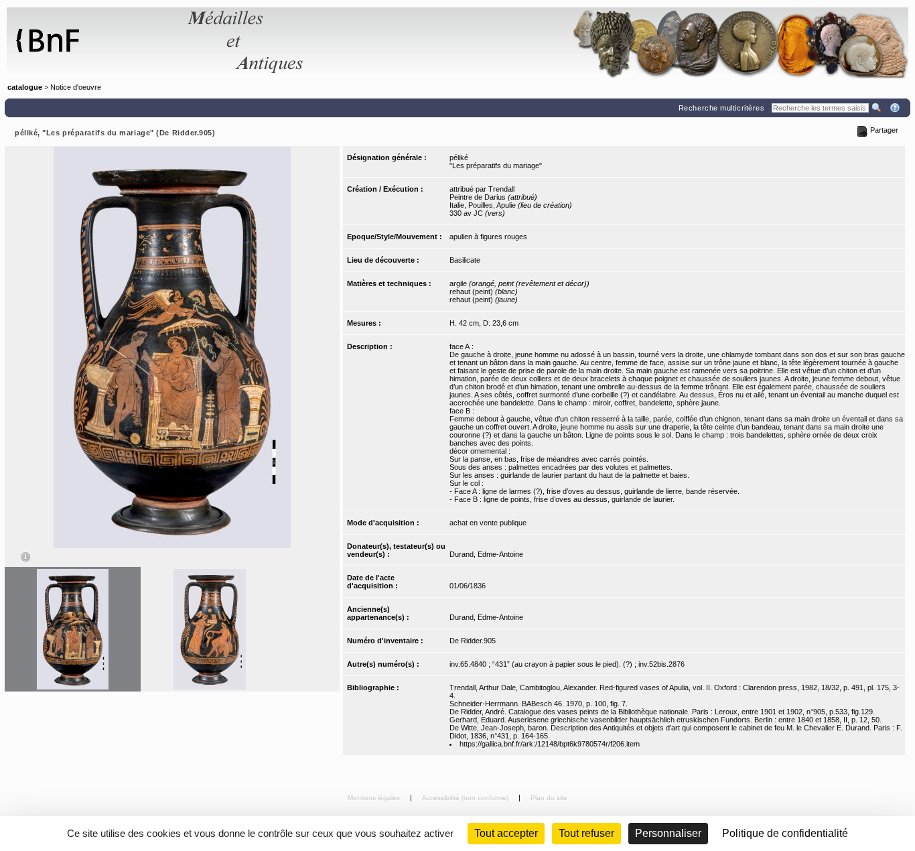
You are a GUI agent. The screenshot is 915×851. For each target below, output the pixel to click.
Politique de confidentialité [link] (785, 833)
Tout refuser (586, 833)
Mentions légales (375, 797)
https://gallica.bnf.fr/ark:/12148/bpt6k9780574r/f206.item (550, 744)
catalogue (24, 87)
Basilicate (464, 260)
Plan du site (549, 797)
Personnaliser (668, 833)
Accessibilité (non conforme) (466, 797)
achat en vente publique (487, 523)
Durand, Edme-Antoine (486, 554)
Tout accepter (506, 833)
